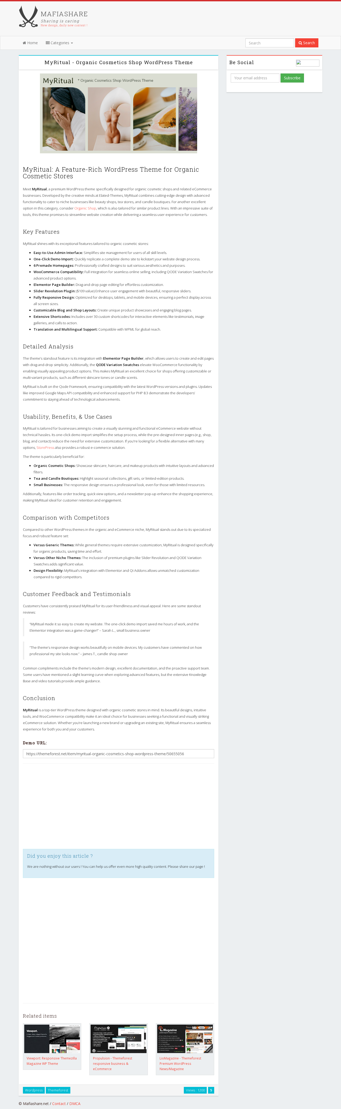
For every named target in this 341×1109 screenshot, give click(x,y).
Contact (59, 1103)
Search (308, 42)
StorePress (45, 447)
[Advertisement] (118, 806)
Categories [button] (60, 42)
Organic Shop (85, 208)
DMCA (74, 1103)
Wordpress (34, 1090)
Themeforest (58, 1090)
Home (32, 42)
